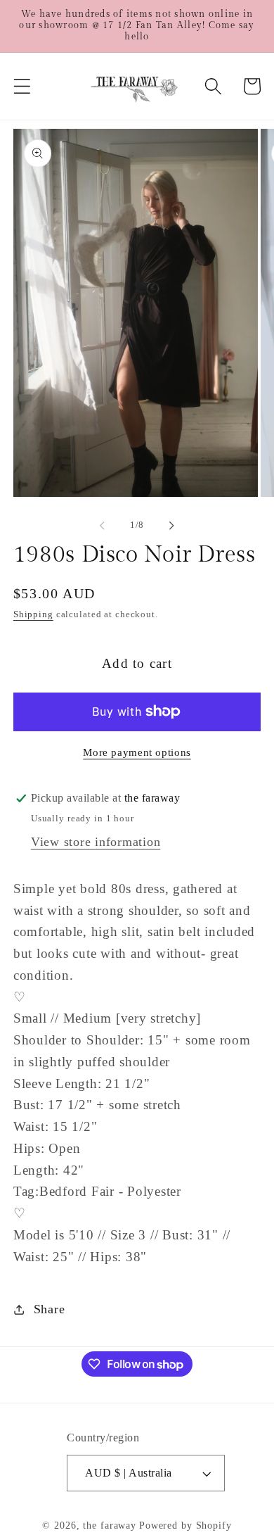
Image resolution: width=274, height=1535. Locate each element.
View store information (96, 842)
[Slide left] (102, 525)
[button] (22, 86)
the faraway (109, 1525)
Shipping (33, 614)
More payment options (137, 752)
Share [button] (49, 1309)
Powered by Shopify (185, 1525)
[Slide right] (172, 525)
